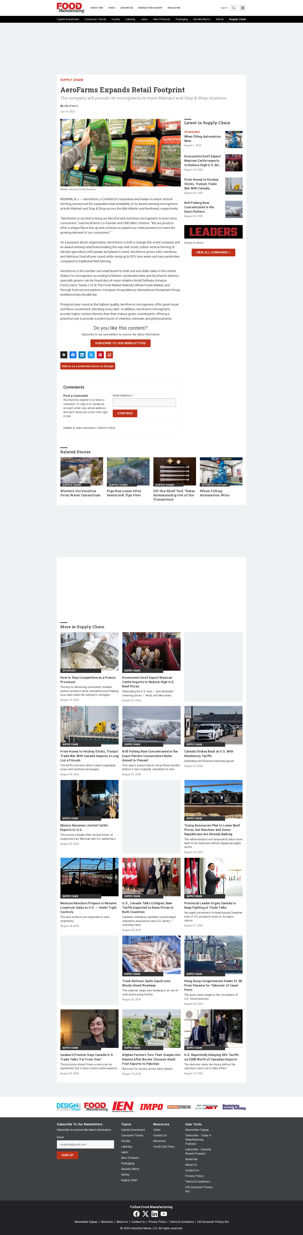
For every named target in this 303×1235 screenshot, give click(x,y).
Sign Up (67, 1155)
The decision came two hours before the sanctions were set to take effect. (209, 1066)
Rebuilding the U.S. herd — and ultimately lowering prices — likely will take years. (147, 693)
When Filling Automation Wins (202, 139)
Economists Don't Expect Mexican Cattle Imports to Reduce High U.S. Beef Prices (203, 160)
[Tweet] (91, 354)
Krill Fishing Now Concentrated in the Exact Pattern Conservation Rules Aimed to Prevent (199, 207)
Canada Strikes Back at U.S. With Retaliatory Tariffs (208, 754)
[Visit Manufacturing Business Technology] (234, 1106)
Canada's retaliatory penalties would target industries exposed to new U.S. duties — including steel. (149, 921)
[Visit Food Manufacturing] (96, 1106)
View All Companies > (213, 252)
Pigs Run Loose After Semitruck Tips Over (124, 493)
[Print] (63, 354)
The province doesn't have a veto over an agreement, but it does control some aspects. (89, 1066)
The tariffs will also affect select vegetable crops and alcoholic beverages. (87, 767)
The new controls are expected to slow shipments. (85, 918)
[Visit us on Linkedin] (155, 1214)
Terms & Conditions (182, 1221)
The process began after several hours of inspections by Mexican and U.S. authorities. (88, 836)
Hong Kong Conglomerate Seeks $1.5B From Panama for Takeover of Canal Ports (213, 985)
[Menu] (242, 7)
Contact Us (138, 1221)
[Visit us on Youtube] (164, 1214)
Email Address (123, 395)
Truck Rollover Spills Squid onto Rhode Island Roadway (146, 983)
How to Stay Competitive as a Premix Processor (88, 680)
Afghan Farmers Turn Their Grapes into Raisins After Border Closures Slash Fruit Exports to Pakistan (151, 1059)
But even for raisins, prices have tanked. (147, 1068)
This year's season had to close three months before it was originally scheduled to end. (151, 767)
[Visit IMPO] (151, 1106)
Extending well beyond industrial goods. (209, 761)
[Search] (233, 7)
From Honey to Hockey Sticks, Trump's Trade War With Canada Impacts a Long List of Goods (201, 184)
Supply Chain (71, 80)
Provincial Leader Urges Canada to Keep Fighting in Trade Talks (210, 905)
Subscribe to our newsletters (120, 343)
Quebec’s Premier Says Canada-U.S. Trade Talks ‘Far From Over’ (87, 1057)
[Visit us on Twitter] (145, 1214)
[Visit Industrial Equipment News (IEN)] (123, 1106)
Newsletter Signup (86, 1221)
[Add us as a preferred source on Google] (109, 354)
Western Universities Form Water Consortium (80, 493)
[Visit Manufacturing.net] (207, 1106)
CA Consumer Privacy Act (213, 1221)
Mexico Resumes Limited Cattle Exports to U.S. (84, 828)
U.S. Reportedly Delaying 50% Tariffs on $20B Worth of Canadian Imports (211, 1057)
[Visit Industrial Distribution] (179, 1106)
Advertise (107, 1221)
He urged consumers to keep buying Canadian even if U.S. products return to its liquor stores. (213, 916)
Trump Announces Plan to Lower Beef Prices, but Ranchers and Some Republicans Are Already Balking (212, 830)
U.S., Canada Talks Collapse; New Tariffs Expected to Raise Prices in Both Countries (147, 907)
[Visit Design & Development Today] (69, 1106)
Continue (125, 413)
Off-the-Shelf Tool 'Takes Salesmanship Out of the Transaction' (174, 495)
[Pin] (100, 354)
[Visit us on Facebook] (136, 1214)
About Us (122, 1221)
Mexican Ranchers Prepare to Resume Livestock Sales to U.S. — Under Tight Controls (88, 907)
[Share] (72, 354)
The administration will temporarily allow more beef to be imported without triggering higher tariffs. (213, 843)
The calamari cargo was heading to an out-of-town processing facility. (150, 992)
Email (60, 1137)
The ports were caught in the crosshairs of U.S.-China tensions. (211, 996)
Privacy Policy (157, 1221)
